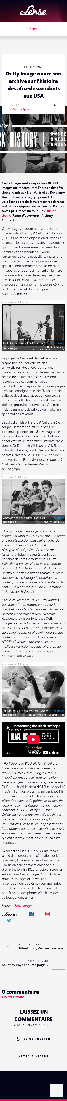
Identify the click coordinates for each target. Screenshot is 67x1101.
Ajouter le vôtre (13, 997)
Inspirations (33, 67)
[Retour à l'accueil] (33, 10)
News (34, 29)
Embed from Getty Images (15, 302)
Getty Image (23, 906)
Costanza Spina (20, 109)
